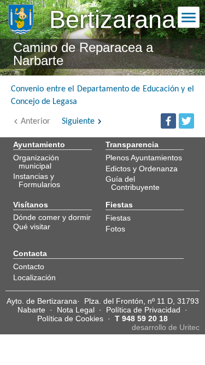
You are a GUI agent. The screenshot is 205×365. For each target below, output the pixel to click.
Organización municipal (36, 161)
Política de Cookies (70, 318)
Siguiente (78, 121)
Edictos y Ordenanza (142, 168)
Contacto (28, 266)
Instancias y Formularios (36, 180)
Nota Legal (76, 309)
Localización (34, 277)
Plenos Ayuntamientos (144, 157)
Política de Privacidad (143, 309)
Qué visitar (31, 226)
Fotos (115, 228)
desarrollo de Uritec (166, 327)
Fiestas (118, 217)
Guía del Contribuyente (133, 183)
